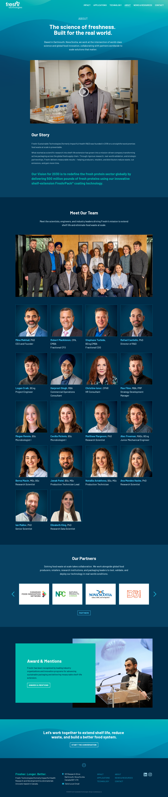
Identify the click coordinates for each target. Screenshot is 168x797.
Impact (87, 5)
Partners (84, 613)
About (128, 5)
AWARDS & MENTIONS (39, 685)
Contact (159, 5)
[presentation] (13, 594)
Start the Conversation (84, 745)
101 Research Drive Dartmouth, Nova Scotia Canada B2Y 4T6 (75, 777)
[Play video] (84, 92)
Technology (116, 5)
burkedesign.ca (97, 791)
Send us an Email (72, 784)
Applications (100, 5)
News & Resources (143, 5)
